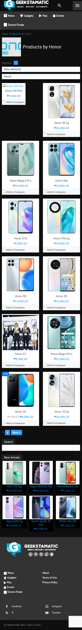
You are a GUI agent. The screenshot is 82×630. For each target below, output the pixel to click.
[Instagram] (47, 607)
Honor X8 (20, 296)
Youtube (56, 613)
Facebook (17, 606)
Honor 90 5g (61, 122)
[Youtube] (47, 613)
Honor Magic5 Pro (20, 180)
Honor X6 (20, 411)
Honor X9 (61, 296)
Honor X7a (20, 238)
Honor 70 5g (61, 411)
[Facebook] (7, 607)
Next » (16, 432)
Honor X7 (20, 353)
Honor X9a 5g (61, 238)
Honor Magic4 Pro (61, 353)
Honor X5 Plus (13, 90)
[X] (7, 613)
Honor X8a (61, 180)
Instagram (57, 606)
